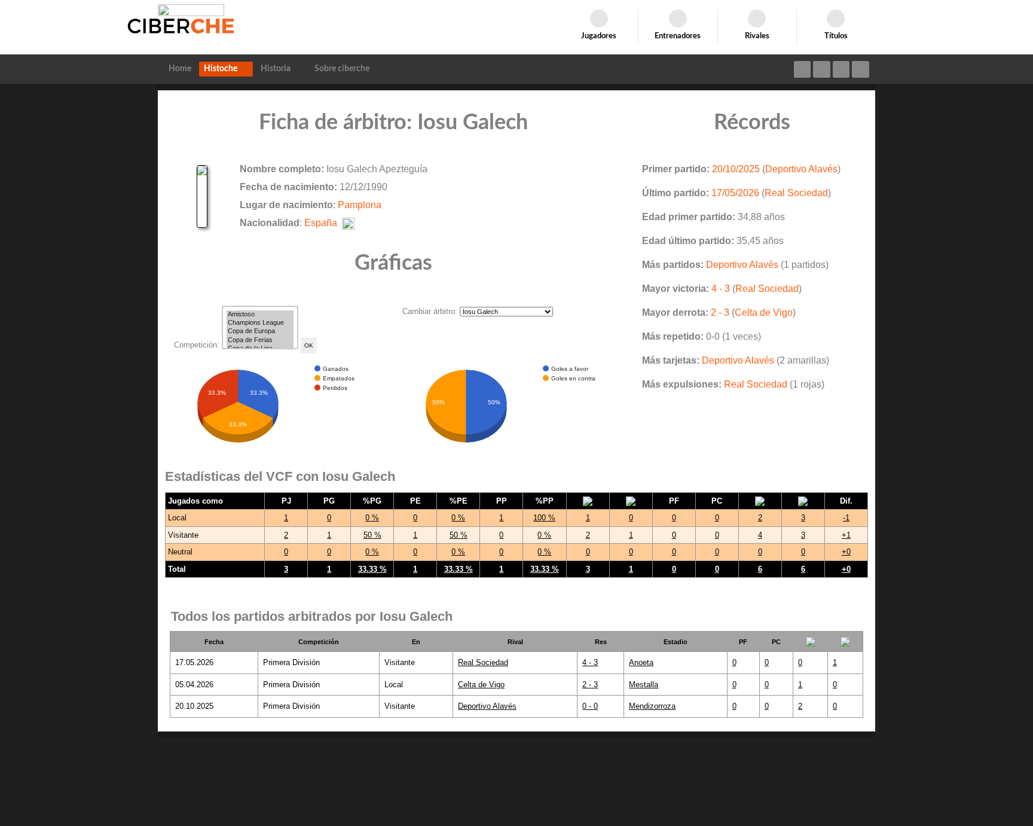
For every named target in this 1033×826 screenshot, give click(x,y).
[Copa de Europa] (260, 331)
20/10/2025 (736, 169)
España (320, 223)
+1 (846, 535)
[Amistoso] (260, 314)
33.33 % (372, 569)
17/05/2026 (735, 193)
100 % (544, 517)
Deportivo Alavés (801, 169)
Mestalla (643, 684)
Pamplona (359, 205)
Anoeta (641, 662)
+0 (846, 551)
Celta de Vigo (764, 312)
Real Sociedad (796, 193)
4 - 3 (720, 289)
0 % (372, 517)
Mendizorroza (652, 706)
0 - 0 (590, 706)
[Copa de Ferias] (260, 340)
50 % (372, 535)
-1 (846, 517)
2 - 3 (720, 312)
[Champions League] (260, 323)
